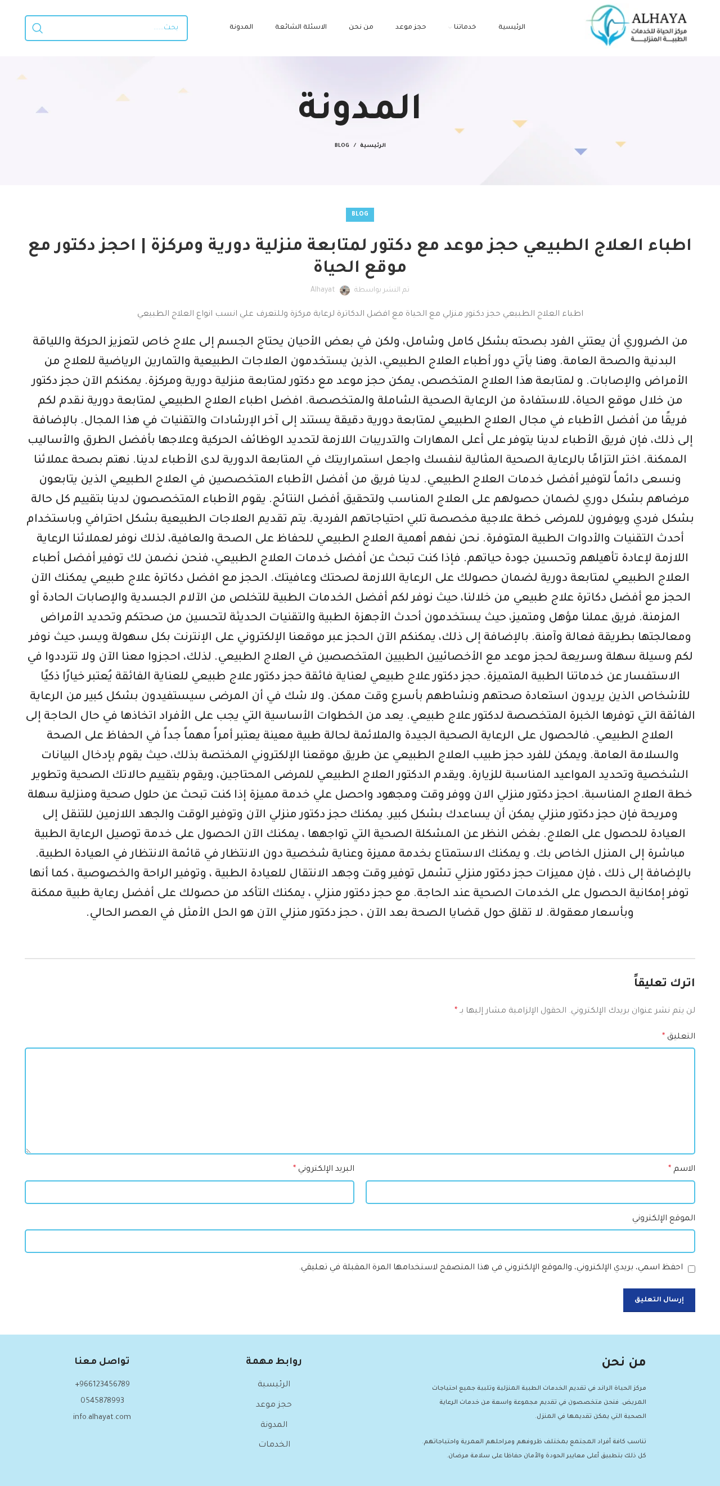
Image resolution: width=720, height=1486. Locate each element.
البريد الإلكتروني (323, 1169)
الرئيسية (373, 146)
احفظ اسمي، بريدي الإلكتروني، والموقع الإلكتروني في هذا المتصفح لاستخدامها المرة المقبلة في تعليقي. (491, 1268)
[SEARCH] (38, 28)
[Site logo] (639, 29)
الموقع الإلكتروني (663, 1219)
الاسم (681, 1169)
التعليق (678, 1037)
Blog (342, 146)
